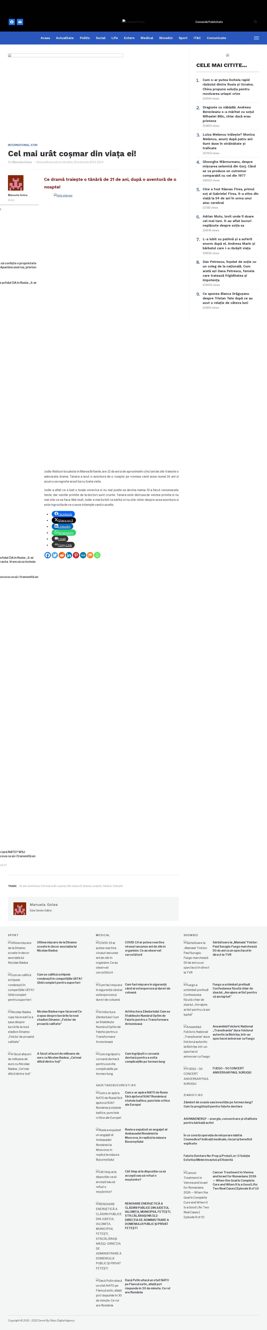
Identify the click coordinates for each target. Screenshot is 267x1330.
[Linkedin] (69, 555)
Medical (147, 38)
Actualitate (65, 38)
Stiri (34, 144)
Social (100, 38)
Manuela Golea (22, 162)
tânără (107, 885)
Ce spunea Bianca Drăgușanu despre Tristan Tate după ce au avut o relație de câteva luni (228, 298)
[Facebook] (47, 555)
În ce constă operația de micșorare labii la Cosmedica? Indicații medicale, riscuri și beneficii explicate (218, 1139)
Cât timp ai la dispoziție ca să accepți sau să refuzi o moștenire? (145, 1175)
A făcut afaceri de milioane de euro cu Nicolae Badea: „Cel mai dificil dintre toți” (59, 1058)
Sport (183, 38)
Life (114, 38)
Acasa (45, 38)
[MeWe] (83, 555)
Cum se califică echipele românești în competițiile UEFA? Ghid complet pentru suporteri (59, 978)
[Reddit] (62, 555)
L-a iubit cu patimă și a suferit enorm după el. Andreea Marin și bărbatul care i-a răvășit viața (229, 243)
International (19, 144)
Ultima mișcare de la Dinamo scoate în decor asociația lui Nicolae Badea (57, 946)
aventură (34, 885)
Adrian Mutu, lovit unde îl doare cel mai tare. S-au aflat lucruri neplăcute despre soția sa (228, 220)
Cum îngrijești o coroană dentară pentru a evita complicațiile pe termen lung (145, 1058)
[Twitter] (55, 555)
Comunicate (216, 38)
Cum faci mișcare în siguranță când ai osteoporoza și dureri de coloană (147, 988)
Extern (129, 38)
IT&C (197, 38)
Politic (85, 38)
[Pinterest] (76, 555)
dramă (87, 885)
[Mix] (90, 555)
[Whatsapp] (97, 555)
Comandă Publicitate (209, 21)
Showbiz (166, 38)
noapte (97, 885)
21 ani (23, 885)
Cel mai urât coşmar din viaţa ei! (61, 885)
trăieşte (118, 885)
